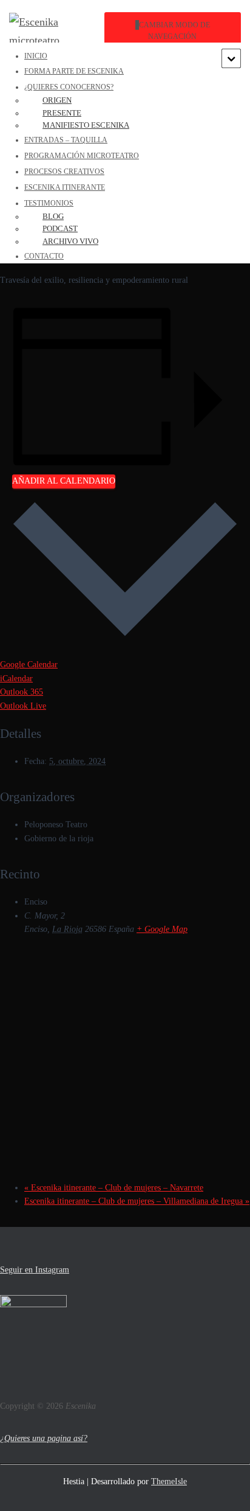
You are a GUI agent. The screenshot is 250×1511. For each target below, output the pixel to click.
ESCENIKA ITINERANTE (64, 187)
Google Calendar (29, 664)
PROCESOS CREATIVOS (64, 171)
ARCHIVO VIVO (70, 241)
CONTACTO (44, 256)
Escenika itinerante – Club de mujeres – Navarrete (113, 1187)
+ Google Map (162, 929)
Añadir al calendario (63, 480)
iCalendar (16, 678)
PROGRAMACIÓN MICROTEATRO (81, 155)
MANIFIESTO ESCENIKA (85, 125)
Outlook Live (23, 705)
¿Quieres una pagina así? (43, 1438)
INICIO (35, 56)
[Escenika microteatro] (56, 31)
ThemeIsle (169, 1481)
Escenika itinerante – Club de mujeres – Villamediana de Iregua (136, 1201)
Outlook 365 (21, 691)
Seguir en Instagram (34, 1269)
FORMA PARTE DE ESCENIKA (74, 71)
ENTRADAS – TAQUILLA (65, 140)
